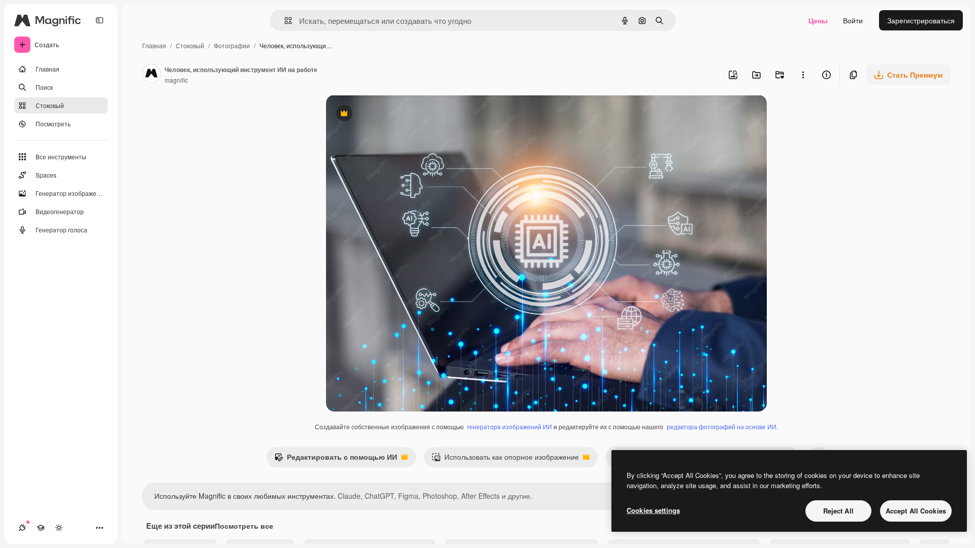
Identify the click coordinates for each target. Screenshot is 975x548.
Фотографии (232, 45)
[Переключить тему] (59, 528)
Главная (154, 45)
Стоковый (190, 45)
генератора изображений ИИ (509, 426)
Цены (818, 20)
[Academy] (40, 528)
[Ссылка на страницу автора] (151, 74)
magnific (176, 80)
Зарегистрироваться (921, 20)
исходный (394, 114)
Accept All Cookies (916, 511)
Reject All (838, 511)
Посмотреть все (244, 526)
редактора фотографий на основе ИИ (721, 426)
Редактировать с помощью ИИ (335, 459)
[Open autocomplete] (284, 20)
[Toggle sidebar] (99, 20)
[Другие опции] (803, 74)
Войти (853, 20)
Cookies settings (653, 510)
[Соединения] (22, 528)
